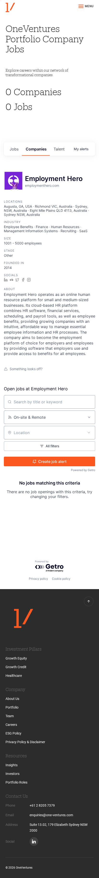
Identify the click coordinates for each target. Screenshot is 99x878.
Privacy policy (38, 578)
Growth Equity (16, 658)
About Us (12, 699)
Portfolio (12, 707)
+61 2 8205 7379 (42, 805)
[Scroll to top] (88, 601)
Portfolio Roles (16, 782)
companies (36, 149)
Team (10, 716)
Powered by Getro (83, 470)
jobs (14, 149)
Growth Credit (16, 667)
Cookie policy (61, 578)
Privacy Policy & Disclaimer (25, 742)
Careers (11, 725)
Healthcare (14, 676)
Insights (12, 765)
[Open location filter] (89, 432)
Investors (12, 774)
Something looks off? (26, 369)
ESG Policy (13, 733)
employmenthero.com (42, 185)
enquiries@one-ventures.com (51, 815)
